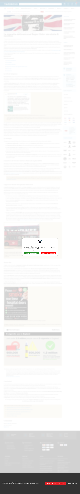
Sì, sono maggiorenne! (31, 253)
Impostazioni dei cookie (72, 483)
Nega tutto (61, 483)
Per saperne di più (36, 484)
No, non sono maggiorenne (48, 253)
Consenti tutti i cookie (51, 483)
